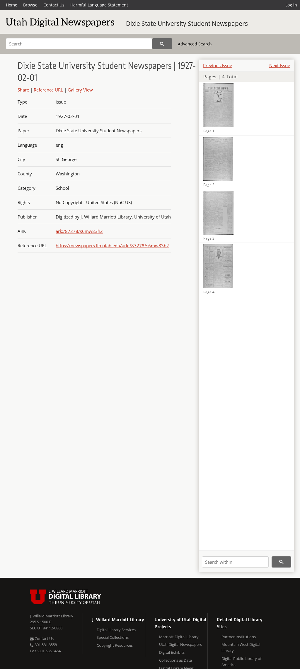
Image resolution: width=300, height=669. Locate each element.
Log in (291, 5)
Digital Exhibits (172, 652)
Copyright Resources (115, 645)
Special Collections (113, 637)
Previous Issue (217, 65)
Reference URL (48, 90)
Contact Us (53, 5)
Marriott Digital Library (179, 636)
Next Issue (279, 65)
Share (23, 90)
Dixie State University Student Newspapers (187, 23)
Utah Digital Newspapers (180, 644)
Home (11, 5)
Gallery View (80, 90)
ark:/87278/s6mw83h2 (79, 231)
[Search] (162, 43)
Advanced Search (195, 44)
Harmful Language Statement (99, 5)
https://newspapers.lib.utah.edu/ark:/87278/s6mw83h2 (112, 245)
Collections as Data (175, 660)
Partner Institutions (238, 636)
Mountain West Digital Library (240, 647)
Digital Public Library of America (241, 661)
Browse (30, 5)
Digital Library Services (116, 629)
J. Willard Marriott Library (51, 616)
